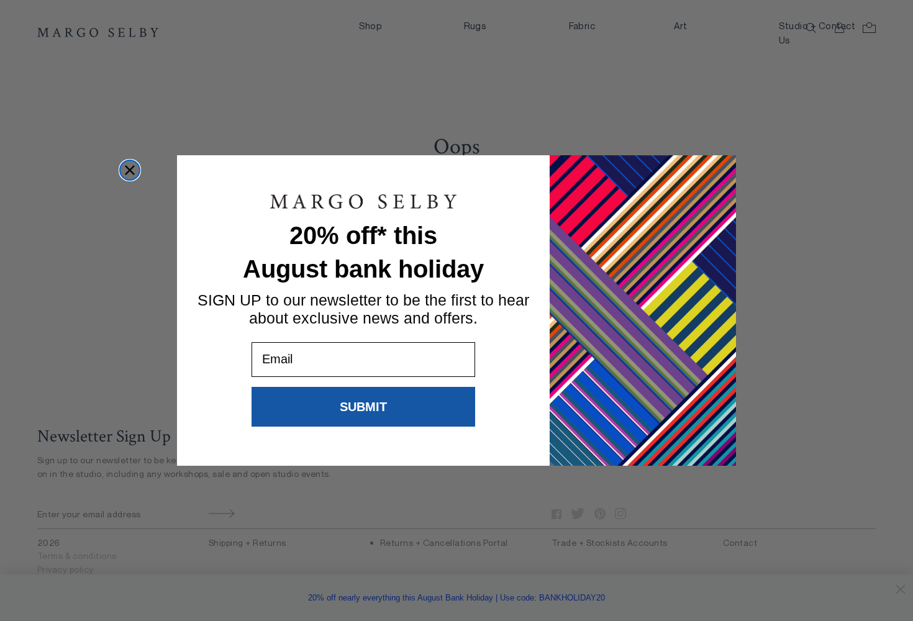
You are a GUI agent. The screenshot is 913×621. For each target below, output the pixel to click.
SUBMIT (363, 407)
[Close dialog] (130, 170)
